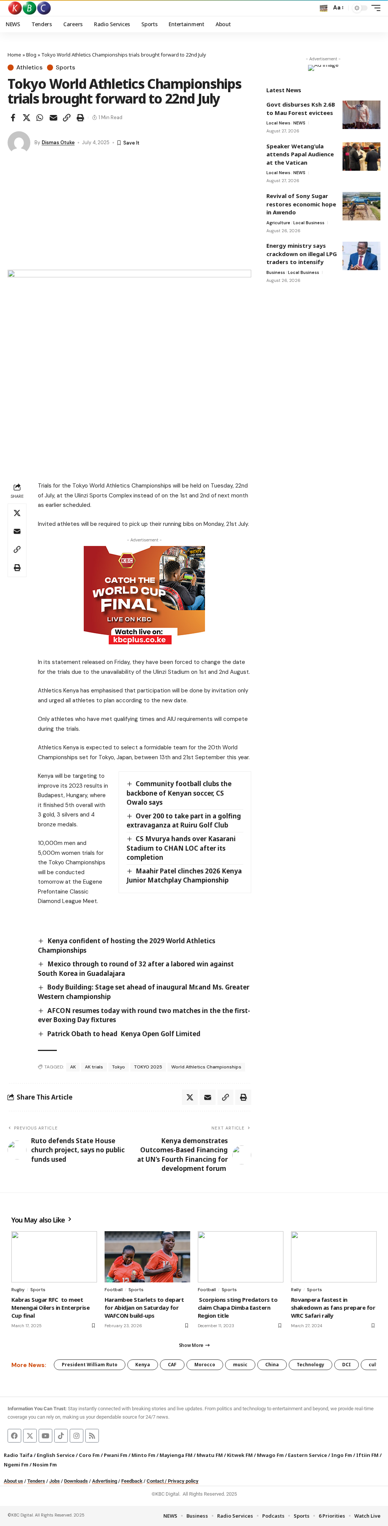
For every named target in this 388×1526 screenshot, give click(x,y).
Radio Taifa (18, 1455)
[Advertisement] (129, 213)
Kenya (142, 1364)
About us (13, 1481)
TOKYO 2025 (148, 1067)
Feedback (131, 1481)
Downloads (76, 1481)
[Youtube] (45, 1436)
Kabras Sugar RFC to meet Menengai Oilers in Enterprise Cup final (50, 1307)
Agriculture (278, 222)
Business (275, 272)
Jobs (54, 1481)
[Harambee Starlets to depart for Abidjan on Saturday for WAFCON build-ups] (147, 1257)
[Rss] (92, 1436)
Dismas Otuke (58, 142)
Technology (310, 1364)
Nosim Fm (44, 1464)
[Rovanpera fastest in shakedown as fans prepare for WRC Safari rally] (334, 1257)
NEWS (299, 123)
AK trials (94, 1067)
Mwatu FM (210, 1455)
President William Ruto (89, 1364)
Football (114, 1290)
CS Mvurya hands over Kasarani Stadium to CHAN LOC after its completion (181, 848)
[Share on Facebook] (13, 118)
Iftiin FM (367, 1455)
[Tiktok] (61, 1436)
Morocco (204, 1364)
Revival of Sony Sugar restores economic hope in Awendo (301, 204)
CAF (172, 1364)
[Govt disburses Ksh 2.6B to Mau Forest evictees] (361, 115)
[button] (323, 8)
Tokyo (118, 1067)
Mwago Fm (270, 1455)
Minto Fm (143, 1455)
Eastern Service (307, 1455)
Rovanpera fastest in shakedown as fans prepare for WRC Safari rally (333, 1307)
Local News (278, 123)
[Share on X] (26, 118)
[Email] (53, 118)
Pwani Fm (115, 1455)
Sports (65, 68)
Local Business (308, 222)
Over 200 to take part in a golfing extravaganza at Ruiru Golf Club (184, 821)
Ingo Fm (341, 1455)
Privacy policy (183, 1481)
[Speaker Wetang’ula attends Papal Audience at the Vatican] (361, 156)
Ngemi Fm (16, 1464)
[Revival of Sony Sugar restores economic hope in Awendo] (361, 206)
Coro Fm (89, 1455)
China (272, 1364)
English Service (56, 1455)
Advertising (104, 1481)
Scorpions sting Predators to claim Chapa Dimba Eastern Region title (237, 1307)
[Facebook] (14, 1436)
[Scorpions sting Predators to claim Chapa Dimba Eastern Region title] (240, 1257)
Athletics (29, 68)
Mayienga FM (176, 1455)
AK (73, 1067)
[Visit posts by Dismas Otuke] (19, 142)
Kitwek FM (240, 1455)
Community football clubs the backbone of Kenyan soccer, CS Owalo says (179, 793)
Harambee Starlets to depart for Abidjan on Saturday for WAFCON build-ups (144, 1307)
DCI (346, 1364)
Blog (31, 54)
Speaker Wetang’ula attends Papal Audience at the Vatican (300, 154)
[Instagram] (76, 1436)
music (240, 1364)
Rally (296, 1290)
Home (14, 54)
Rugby (18, 1290)
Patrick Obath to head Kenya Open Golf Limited (123, 1033)
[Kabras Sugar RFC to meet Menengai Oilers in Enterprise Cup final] (54, 1257)
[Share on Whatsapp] (39, 118)
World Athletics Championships (206, 1067)
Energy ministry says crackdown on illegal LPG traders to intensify (301, 254)
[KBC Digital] (30, 8)
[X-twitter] (30, 1436)
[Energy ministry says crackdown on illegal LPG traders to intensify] (361, 256)
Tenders (36, 1481)
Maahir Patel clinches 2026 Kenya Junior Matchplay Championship (184, 876)
